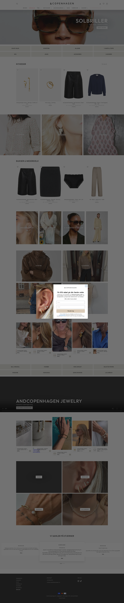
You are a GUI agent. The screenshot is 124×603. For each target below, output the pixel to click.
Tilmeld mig (70, 311)
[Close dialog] (86, 286)
